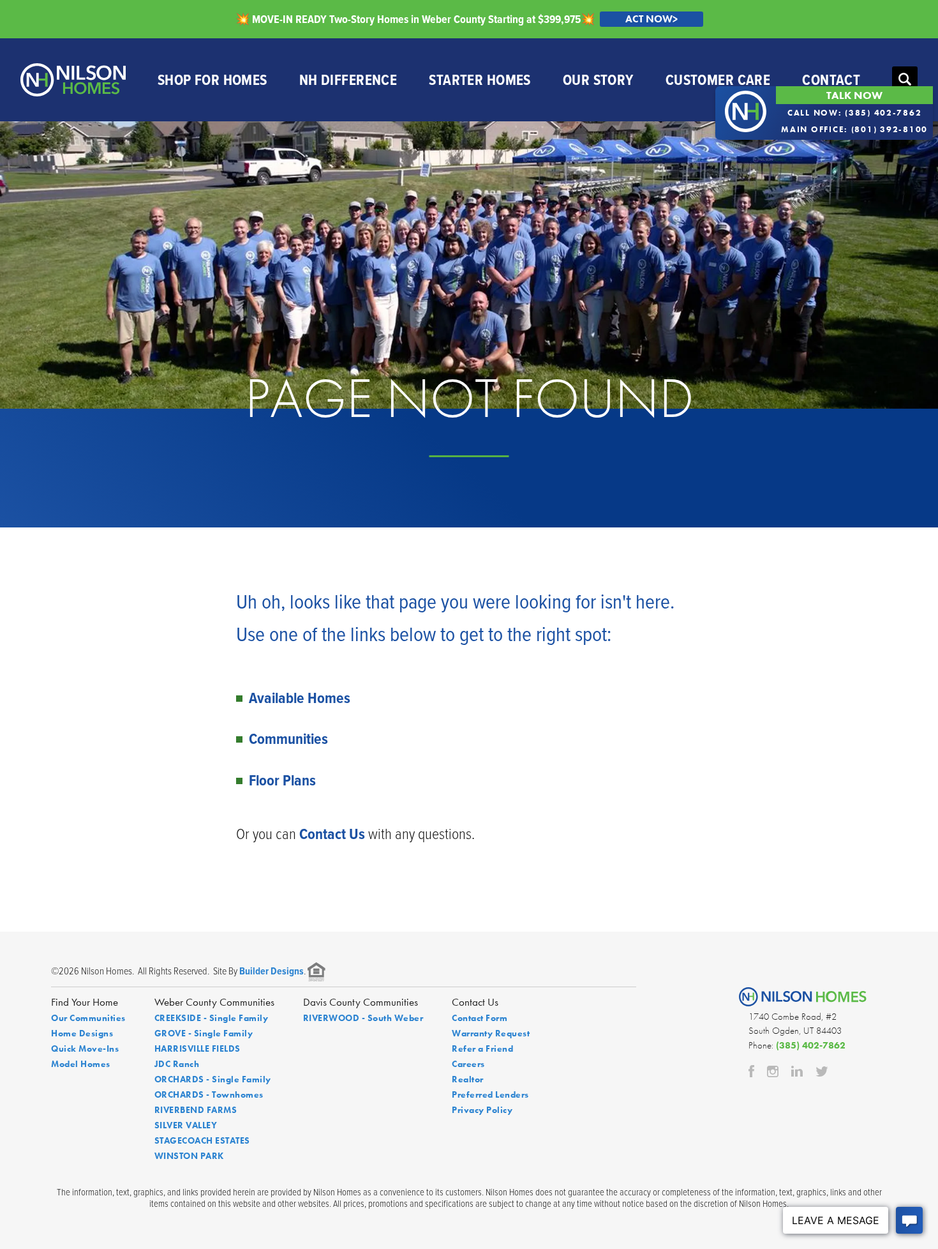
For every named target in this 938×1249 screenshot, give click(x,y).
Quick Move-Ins (85, 1048)
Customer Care (718, 79)
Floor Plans (282, 780)
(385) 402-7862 (810, 1045)
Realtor (468, 1079)
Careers (468, 1064)
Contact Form (479, 1018)
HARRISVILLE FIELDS (197, 1048)
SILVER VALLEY (186, 1125)
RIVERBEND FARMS (195, 1110)
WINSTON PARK (189, 1156)
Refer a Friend (482, 1048)
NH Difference (348, 79)
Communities (288, 738)
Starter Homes (480, 79)
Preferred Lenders (490, 1094)
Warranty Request (491, 1033)
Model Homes (80, 1064)
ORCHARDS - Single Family (212, 1079)
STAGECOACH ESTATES (202, 1140)
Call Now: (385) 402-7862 (854, 112)
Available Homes (299, 697)
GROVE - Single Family (203, 1033)
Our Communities (88, 1018)
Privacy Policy (482, 1110)
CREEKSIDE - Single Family (211, 1018)
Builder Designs (271, 971)
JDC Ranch (177, 1064)
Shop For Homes (212, 79)
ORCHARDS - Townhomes (209, 1094)
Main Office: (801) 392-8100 (854, 129)
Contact (831, 79)
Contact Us (332, 833)
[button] (905, 79)
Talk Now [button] (854, 95)
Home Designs (82, 1033)
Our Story (598, 79)
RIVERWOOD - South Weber (363, 1018)
